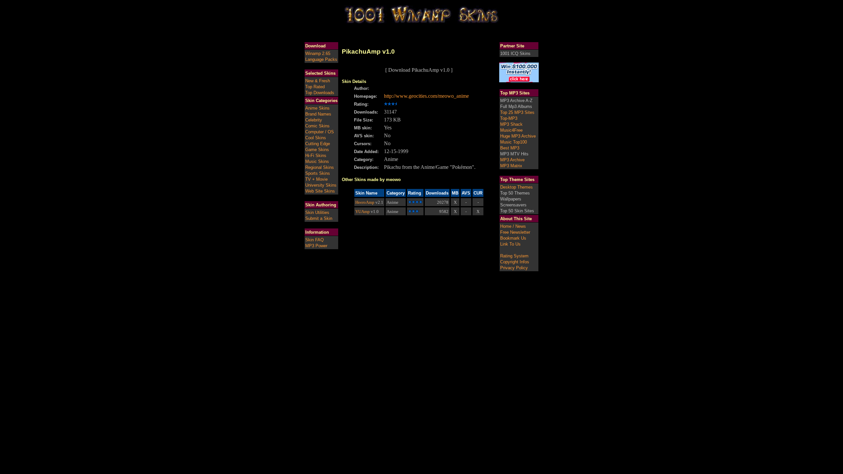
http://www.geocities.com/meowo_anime (426, 96)
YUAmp (362, 211)
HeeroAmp (364, 202)
